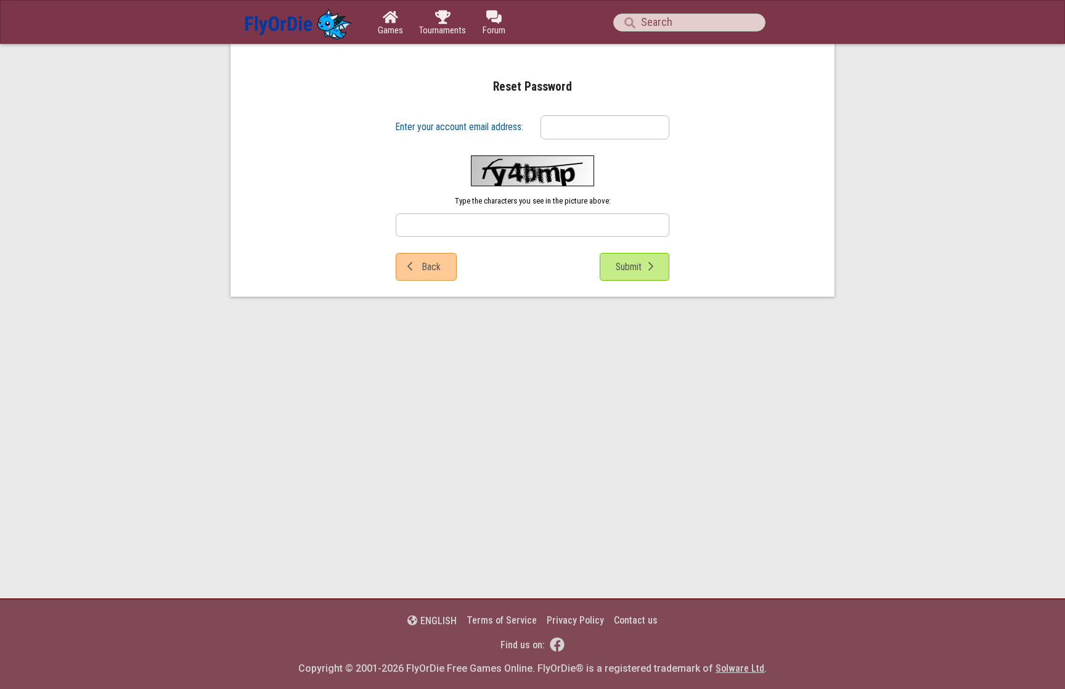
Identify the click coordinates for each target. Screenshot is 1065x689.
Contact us (636, 620)
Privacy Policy (575, 620)
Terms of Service (502, 620)
